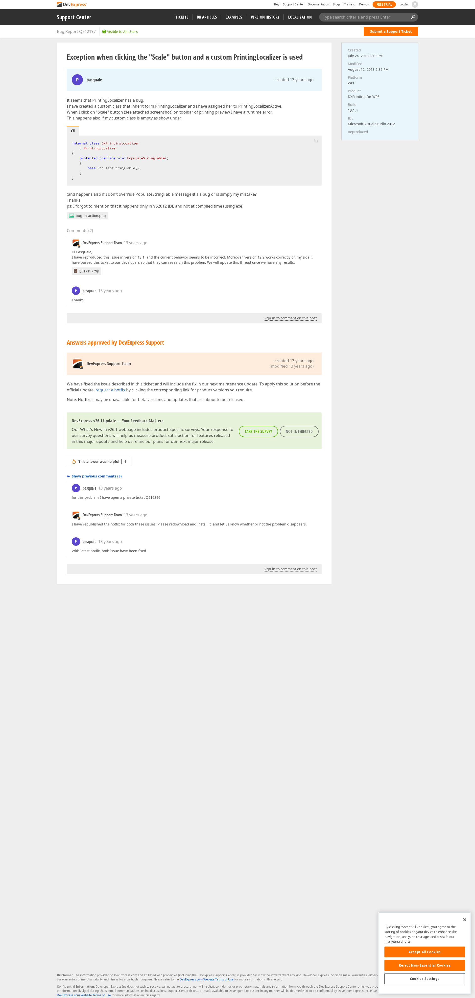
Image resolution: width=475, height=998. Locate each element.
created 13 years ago (294, 79)
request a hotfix (110, 390)
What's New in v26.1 (99, 429)
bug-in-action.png (91, 215)
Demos (364, 4)
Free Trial (384, 4)
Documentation (318, 4)
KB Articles (207, 17)
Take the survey (258, 431)
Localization (300, 17)
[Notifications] (415, 4)
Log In (404, 4)
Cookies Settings (425, 978)
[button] (316, 140)
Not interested (299, 431)
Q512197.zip (89, 271)
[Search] (413, 17)
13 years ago (135, 242)
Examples (234, 17)
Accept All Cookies (424, 952)
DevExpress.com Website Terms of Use (207, 979)
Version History (265, 17)
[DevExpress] (72, 4)
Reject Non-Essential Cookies (425, 965)
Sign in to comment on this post (290, 318)
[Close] (464, 919)
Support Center (293, 4)
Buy (276, 4)
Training (349, 4)
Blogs (336, 4)
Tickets (182, 17)
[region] (424, 953)
